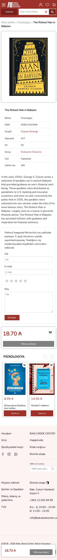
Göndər (12, 317)
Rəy (7, 289)
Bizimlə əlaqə (37, 454)
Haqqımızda (36, 440)
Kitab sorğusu (37, 447)
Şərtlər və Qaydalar (12, 489)
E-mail (8, 266)
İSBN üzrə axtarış (37, 464)
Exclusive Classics (31, 152)
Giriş (4, 440)
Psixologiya (14, 357)
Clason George (29, 131)
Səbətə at (15, 413)
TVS (3, 507)
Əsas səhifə (8, 22)
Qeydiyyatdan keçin (12, 447)
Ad (6, 254)
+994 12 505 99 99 (41, 500)
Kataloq (9, 11)
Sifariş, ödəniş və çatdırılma (11, 498)
